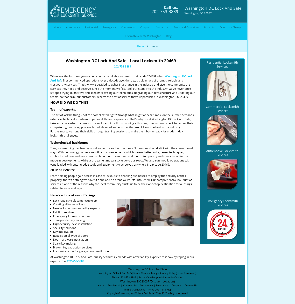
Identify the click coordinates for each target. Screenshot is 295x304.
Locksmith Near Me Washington (142, 36)
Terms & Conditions (134, 289)
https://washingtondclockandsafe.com (160, 277)
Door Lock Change (230, 27)
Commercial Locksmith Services (222, 109)
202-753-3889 (165, 11)
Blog (169, 36)
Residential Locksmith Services (222, 64)
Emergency (109, 27)
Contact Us (162, 27)
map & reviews (186, 273)
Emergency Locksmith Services (222, 203)
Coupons (145, 27)
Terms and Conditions (186, 27)
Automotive (73, 27)
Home (57, 27)
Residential (91, 27)
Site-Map (166, 289)
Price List (209, 27)
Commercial (128, 27)
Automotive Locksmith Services (222, 153)
